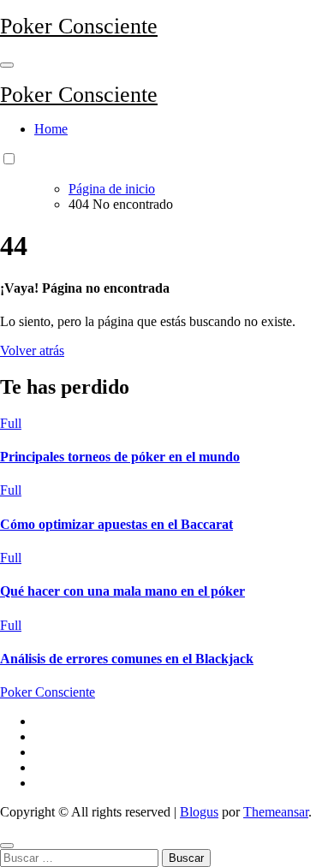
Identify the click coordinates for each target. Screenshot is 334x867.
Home (51, 129)
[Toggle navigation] (7, 65)
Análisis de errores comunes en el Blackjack (126, 658)
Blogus (199, 812)
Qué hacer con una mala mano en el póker (122, 591)
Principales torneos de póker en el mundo (120, 456)
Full (10, 423)
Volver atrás (32, 350)
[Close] (7, 845)
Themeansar (275, 812)
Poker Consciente (79, 26)
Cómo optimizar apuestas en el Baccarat (116, 524)
